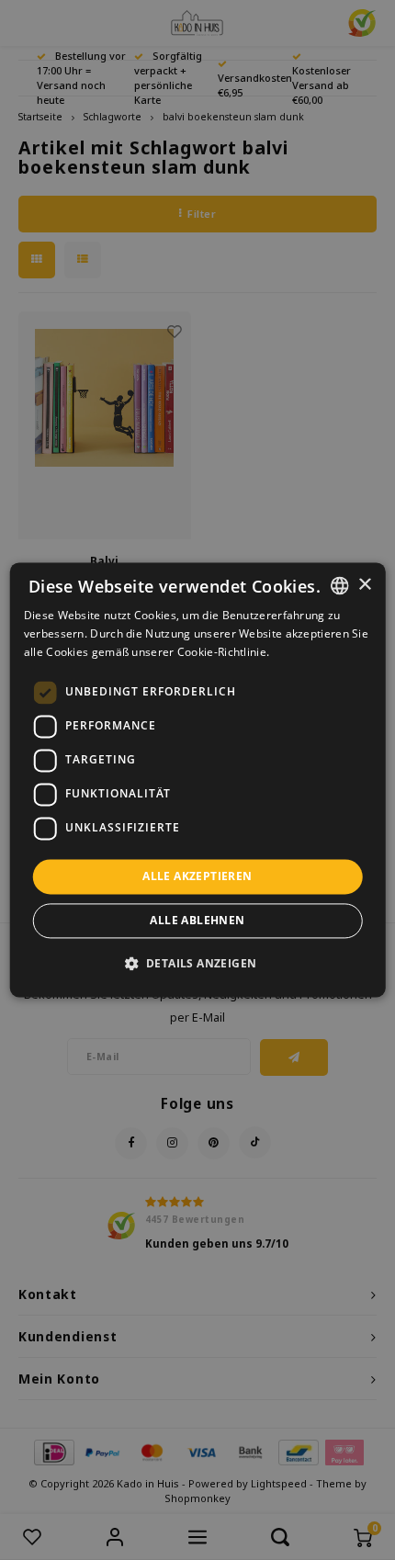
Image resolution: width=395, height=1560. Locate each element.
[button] (198, 964)
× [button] (364, 585)
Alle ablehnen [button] (197, 921)
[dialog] (198, 779)
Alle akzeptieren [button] (197, 876)
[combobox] (339, 585)
